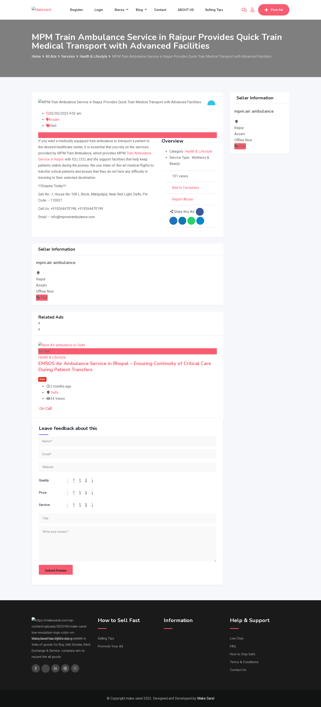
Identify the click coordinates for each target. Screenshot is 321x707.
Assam (54, 119)
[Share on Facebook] (200, 212)
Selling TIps (106, 638)
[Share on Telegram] (200, 221)
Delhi (54, 392)
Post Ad (277, 10)
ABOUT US (186, 10)
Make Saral (205, 698)
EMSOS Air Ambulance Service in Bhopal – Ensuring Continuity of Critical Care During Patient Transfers (124, 366)
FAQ (233, 646)
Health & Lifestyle (198, 151)
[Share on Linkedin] (182, 221)
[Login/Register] (252, 10)
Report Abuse (182, 199)
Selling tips (214, 10)
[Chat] (244, 10)
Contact (160, 10)
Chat (44, 297)
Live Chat (236, 638)
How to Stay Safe (242, 654)
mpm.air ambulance (55, 263)
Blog (139, 10)
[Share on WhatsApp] (191, 221)
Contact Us (238, 670)
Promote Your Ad (110, 646)
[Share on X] (173, 221)
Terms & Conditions (244, 662)
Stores (119, 10)
